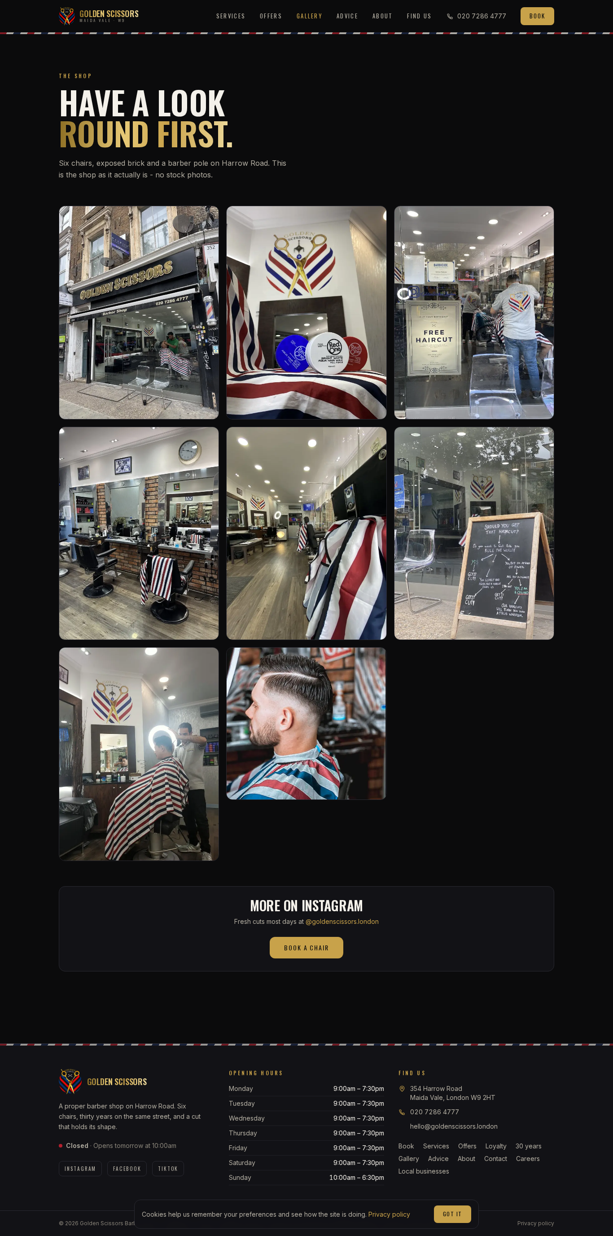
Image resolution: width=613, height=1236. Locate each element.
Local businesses (423, 1171)
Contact (495, 1158)
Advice (347, 16)
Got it (452, 1214)
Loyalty (496, 1146)
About (382, 16)
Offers (271, 16)
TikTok (168, 1168)
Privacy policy (389, 1214)
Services (230, 16)
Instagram (80, 1168)
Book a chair (306, 947)
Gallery (309, 16)
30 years (529, 1146)
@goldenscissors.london (342, 921)
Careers (528, 1158)
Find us (419, 16)
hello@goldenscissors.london (454, 1126)
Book (537, 15)
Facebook (127, 1168)
